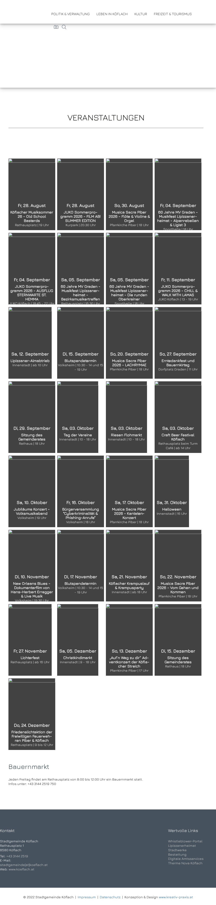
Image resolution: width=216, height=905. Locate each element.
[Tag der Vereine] (77, 410)
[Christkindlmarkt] (77, 617)
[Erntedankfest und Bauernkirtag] (178, 323)
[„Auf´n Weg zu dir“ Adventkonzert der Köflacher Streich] (129, 627)
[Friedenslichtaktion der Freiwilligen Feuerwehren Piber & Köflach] (31, 693)
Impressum (87, 897)
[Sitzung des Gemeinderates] (31, 396)
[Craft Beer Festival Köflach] (178, 414)
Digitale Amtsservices (186, 858)
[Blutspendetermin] (80, 324)
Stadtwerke (177, 850)
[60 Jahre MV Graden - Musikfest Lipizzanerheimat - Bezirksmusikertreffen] (80, 265)
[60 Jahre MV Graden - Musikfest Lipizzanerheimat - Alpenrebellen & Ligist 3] (178, 190)
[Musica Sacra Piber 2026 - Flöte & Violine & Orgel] (129, 191)
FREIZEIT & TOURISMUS (173, 14)
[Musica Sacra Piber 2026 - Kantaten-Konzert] (129, 488)
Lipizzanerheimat (182, 845)
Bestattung (177, 854)
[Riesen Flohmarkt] (126, 410)
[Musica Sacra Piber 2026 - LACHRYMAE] (129, 340)
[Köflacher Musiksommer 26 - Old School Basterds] (31, 175)
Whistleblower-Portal (185, 841)
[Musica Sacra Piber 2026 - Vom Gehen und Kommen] (178, 562)
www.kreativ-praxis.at (176, 897)
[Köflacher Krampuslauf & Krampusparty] (129, 556)
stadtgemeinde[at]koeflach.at (24, 865)
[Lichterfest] (30, 618)
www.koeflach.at (21, 869)
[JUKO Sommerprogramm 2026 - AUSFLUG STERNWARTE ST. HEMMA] (31, 250)
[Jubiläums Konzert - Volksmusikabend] (31, 488)
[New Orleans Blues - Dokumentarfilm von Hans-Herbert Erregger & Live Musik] (31, 562)
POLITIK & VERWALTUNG (70, 14)
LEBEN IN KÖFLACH (112, 14)
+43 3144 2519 (17, 856)
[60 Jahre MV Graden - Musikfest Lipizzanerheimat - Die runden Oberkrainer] (129, 265)
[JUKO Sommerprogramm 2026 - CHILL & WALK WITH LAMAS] (178, 250)
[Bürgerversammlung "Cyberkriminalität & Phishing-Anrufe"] (80, 472)
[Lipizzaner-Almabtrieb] (30, 323)
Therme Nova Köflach (185, 863)
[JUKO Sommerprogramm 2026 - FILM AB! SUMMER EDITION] (80, 175)
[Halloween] (172, 468)
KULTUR (140, 14)
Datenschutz (110, 897)
